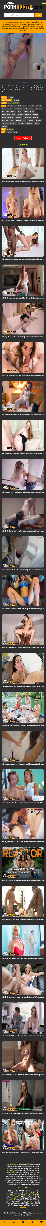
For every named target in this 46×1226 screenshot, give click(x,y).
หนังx (10, 109)
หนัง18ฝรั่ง (18, 109)
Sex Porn (5, 123)
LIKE (9, 82)
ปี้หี (3, 112)
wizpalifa (10, 129)
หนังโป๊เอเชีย (12, 1195)
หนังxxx (4, 109)
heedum (18, 120)
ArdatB (36, 123)
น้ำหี (7, 112)
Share (18, 82)
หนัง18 (25, 109)
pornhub (18, 118)
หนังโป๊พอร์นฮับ (21, 106)
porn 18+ (5, 120)
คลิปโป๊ (12, 1172)
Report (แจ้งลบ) (23, 138)
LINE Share (35, 82)
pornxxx (20, 115)
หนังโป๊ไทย (17, 1197)
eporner (38, 120)
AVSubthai (10, 1170)
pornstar (28, 115)
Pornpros (13, 123)
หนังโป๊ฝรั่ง (15, 103)
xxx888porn (6, 115)
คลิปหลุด (32, 1172)
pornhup (35, 115)
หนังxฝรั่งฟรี (5, 86)
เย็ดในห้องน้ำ (11, 106)
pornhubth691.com (12, 1164)
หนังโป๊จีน (37, 1195)
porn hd (35, 118)
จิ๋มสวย (26, 112)
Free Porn (29, 123)
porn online (27, 118)
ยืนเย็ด (31, 109)
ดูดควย (13, 112)
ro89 (14, 115)
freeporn (30, 120)
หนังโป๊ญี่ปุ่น (31, 1193)
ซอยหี (19, 112)
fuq (24, 120)
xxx (23, 1164)
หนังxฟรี (31, 106)
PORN (10, 103)
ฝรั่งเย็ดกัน (39, 109)
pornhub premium (8, 118)
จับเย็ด (32, 112)
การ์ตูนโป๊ (13, 1199)
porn (11, 120)
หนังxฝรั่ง (38, 106)
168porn (4, 126)
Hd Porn (21, 123)
